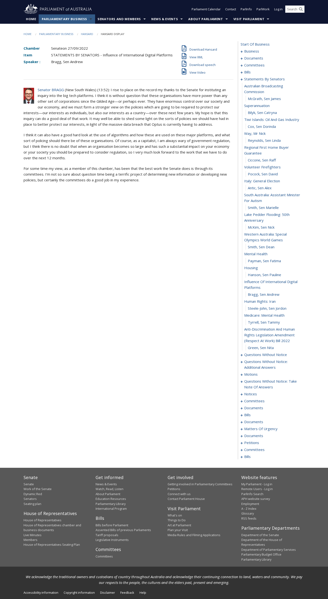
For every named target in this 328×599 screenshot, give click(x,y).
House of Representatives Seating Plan (52, 544)
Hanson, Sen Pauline (264, 274)
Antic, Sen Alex (260, 187)
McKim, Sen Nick (261, 227)
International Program (111, 508)
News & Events (164, 19)
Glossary (247, 513)
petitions (251, 442)
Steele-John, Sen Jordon (267, 308)
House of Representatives (42, 520)
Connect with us (179, 494)
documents (253, 58)
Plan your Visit (178, 530)
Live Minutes (33, 535)
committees (254, 65)
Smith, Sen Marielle (263, 207)
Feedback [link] (127, 592)
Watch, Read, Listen (109, 489)
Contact (230, 9)
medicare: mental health (264, 315)
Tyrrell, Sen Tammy (264, 322)
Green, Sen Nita (261, 347)
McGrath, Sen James (264, 98)
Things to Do (177, 520)
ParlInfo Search (252, 494)
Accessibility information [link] (41, 592)
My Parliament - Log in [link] (256, 484)
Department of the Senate (260, 535)
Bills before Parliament (112, 525)
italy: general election (262, 180)
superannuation (257, 105)
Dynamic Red (33, 494)
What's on (175, 515)
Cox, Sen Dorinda (262, 126)
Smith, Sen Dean (261, 246)
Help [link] (143, 592)
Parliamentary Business (64, 19)
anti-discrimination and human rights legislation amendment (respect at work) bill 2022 (269, 335)
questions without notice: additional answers (266, 364)
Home (31, 19)
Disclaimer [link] (107, 592)
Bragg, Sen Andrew (263, 294)
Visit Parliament (248, 19)
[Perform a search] (300, 9)
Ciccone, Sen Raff (262, 160)
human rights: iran (260, 301)
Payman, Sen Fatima (264, 260)
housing (251, 267)
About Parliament (205, 19)
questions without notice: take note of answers (270, 384)
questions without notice (265, 354)
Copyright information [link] (79, 592)
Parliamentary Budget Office (261, 554)
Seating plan (32, 504)
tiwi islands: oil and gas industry (271, 119)
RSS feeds (248, 518)
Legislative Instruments (112, 540)
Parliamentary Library (111, 504)
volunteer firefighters (262, 167)
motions (251, 374)
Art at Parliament (179, 525)
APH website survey (255, 499)
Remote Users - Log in (257, 489)
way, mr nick (255, 133)
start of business (255, 44)
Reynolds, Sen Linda (264, 140)
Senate (29, 484)
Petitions (174, 489)
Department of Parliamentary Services (268, 549)
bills (247, 72)
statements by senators (264, 79)
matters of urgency (261, 428)
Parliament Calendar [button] (206, 9)
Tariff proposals (107, 535)
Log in (278, 9)
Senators (30, 499)
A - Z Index (248, 508)
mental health (255, 253)
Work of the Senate (38, 489)
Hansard (87, 34)
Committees (104, 556)
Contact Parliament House (186, 499)
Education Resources (111, 499)
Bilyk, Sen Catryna (262, 112)
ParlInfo (246, 9)
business (251, 51)
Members (30, 540)
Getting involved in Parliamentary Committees (200, 484)
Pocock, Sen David (263, 174)
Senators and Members (119, 19)
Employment (250, 504)
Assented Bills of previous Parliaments (123, 530)
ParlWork (263, 9)
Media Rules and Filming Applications (194, 535)
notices (250, 393)
